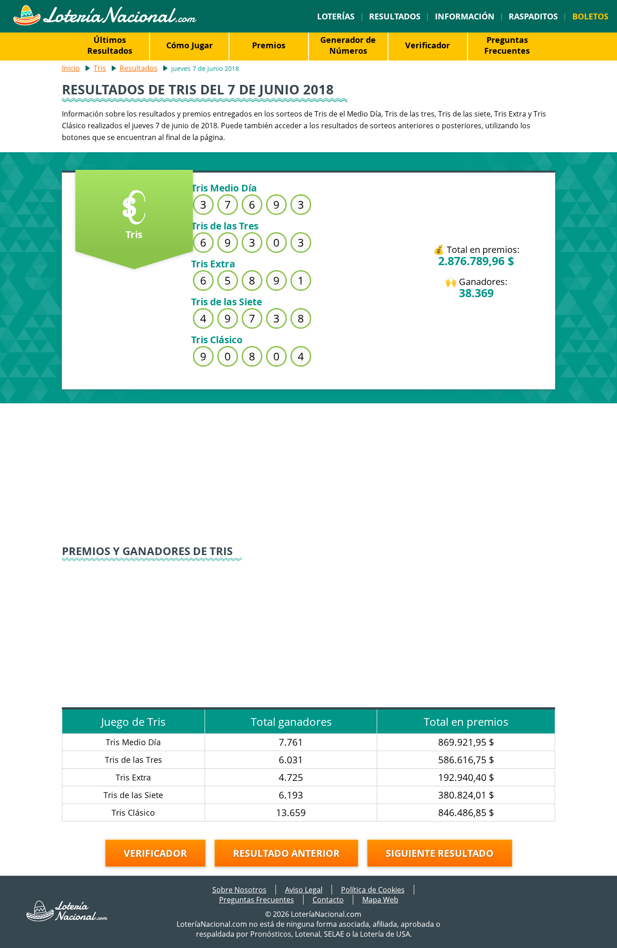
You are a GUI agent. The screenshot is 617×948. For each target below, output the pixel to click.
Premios (268, 45)
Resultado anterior (286, 853)
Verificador (427, 45)
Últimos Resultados (109, 45)
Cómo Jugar (189, 45)
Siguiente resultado (440, 853)
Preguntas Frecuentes (507, 45)
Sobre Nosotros (239, 890)
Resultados (395, 16)
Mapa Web (380, 900)
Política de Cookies (373, 890)
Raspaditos (533, 16)
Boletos (590, 16)
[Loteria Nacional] (104, 23)
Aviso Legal (304, 890)
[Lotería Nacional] (67, 919)
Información (465, 16)
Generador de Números (348, 45)
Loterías (336, 16)
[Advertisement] (308, 466)
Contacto (328, 900)
